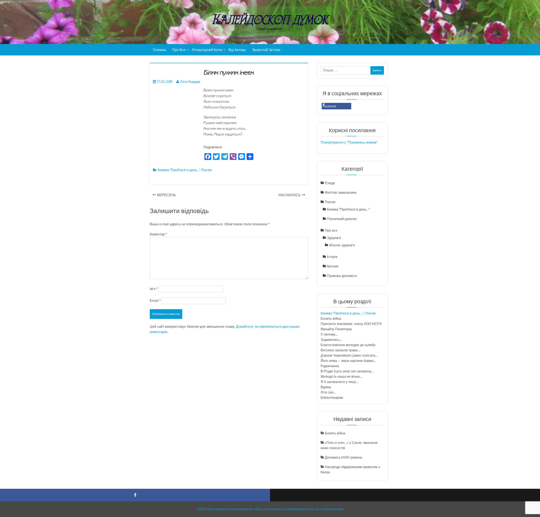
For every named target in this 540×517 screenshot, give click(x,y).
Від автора (237, 50)
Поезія (206, 170)
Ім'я (154, 289)
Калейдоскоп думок (270, 19)
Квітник (332, 266)
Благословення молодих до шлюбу (348, 345)
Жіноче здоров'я (342, 245)
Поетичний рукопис (342, 219)
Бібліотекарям (332, 397)
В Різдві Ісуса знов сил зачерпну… (347, 371)
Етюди (330, 183)
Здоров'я (334, 238)
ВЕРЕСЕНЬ (166, 195)
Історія (332, 257)
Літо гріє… (328, 392)
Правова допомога (342, 276)
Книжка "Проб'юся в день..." (179, 170)
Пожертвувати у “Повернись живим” (349, 142)
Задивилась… (331, 339)
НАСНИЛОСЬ (289, 195)
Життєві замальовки (340, 192)
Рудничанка (330, 366)
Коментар (158, 234)
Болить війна (331, 318)
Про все (178, 50)
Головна (159, 50)
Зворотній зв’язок (266, 50)
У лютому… (329, 334)
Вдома (326, 387)
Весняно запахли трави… (340, 350)
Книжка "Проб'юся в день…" (348, 209)
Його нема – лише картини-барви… (348, 361)
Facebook (329, 106)
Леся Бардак (190, 81)
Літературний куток (207, 50)
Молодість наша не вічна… (341, 376)
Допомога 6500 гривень (343, 457)
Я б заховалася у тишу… (340, 382)
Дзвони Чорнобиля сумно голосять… (349, 355)
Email (155, 300)
